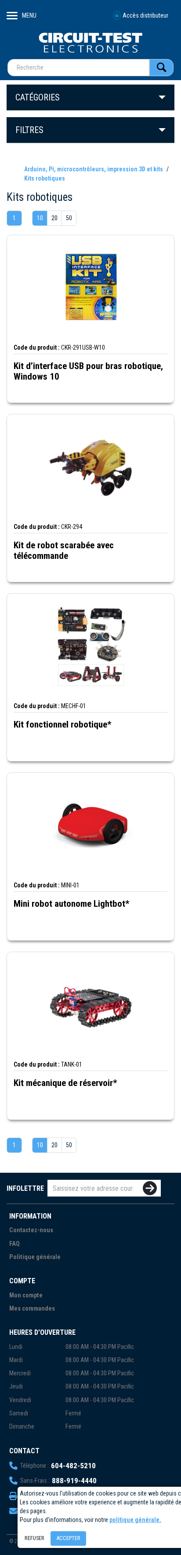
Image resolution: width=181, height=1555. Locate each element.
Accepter (68, 1538)
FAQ (14, 1244)
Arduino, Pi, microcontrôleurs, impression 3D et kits (94, 169)
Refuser (34, 1538)
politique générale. (135, 1519)
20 (54, 218)
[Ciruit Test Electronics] (90, 42)
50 (69, 218)
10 (40, 218)
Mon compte (26, 1295)
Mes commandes (32, 1308)
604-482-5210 (73, 1465)
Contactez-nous (31, 1230)
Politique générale (35, 1257)
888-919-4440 (74, 1480)
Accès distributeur (145, 15)
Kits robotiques (44, 178)
